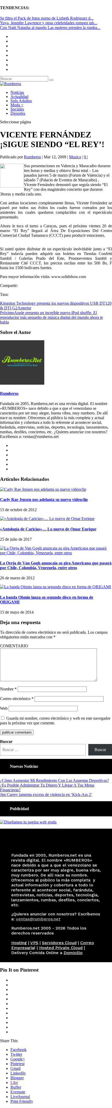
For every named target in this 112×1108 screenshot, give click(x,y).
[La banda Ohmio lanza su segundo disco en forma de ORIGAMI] (55, 587)
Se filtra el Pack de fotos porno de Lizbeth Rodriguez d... (47, 18)
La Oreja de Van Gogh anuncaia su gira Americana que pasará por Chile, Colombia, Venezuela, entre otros (55, 565)
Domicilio (73, 952)
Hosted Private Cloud (61, 947)
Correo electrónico (17, 698)
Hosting (19, 942)
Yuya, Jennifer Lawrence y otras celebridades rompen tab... (48, 23)
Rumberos (32, 157)
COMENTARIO (14, 646)
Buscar (6, 741)
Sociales (17, 109)
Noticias (17, 92)
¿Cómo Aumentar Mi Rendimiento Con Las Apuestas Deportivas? (54, 780)
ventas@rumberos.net (38, 918)
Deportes (17, 113)
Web (4, 708)
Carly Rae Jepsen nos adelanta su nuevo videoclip (44, 499)
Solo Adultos (21, 101)
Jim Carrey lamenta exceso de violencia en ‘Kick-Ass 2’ (46, 794)
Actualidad (19, 96)
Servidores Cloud (59, 942)
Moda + (16, 105)
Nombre (8, 689)
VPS (34, 942)
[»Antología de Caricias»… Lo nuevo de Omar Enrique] (47, 518)
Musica (75, 157)
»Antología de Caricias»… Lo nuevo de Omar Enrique (48, 529)
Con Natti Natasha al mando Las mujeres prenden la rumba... (50, 27)
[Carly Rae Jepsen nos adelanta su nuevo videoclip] (43, 489)
